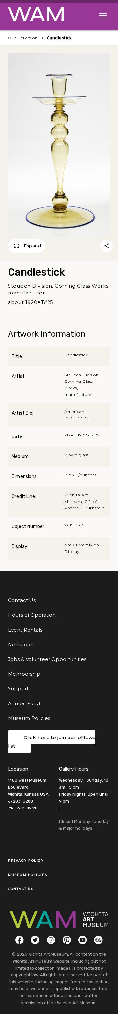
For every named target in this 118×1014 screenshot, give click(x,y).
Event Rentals (25, 630)
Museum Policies (29, 718)
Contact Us (22, 600)
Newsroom (22, 644)
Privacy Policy (26, 860)
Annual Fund (24, 703)
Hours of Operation (32, 615)
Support (18, 688)
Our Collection (23, 37)
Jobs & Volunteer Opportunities (47, 659)
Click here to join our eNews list (51, 741)
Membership (24, 674)
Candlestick (59, 37)
